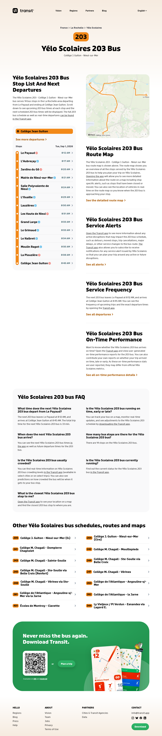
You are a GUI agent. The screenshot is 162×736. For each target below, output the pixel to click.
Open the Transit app (97, 233)
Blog (104, 10)
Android (43, 679)
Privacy (49, 725)
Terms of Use (51, 729)
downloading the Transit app (114, 424)
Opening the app (95, 176)
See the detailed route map (104, 200)
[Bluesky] (137, 718)
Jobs (47, 721)
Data (84, 717)
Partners (90, 10)
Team (47, 717)
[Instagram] (132, 718)
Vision (59, 10)
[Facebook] (141, 718)
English (141, 10)
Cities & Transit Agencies (95, 712)
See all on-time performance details (110, 374)
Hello (16, 707)
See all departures (98, 314)
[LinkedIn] (145, 718)
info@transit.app (140, 712)
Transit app (109, 308)
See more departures (30, 139)
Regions (73, 10)
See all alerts (95, 264)
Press (15, 721)
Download (140, 726)
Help (15, 725)
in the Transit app (53, 472)
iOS (35, 679)
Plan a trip (66, 663)
